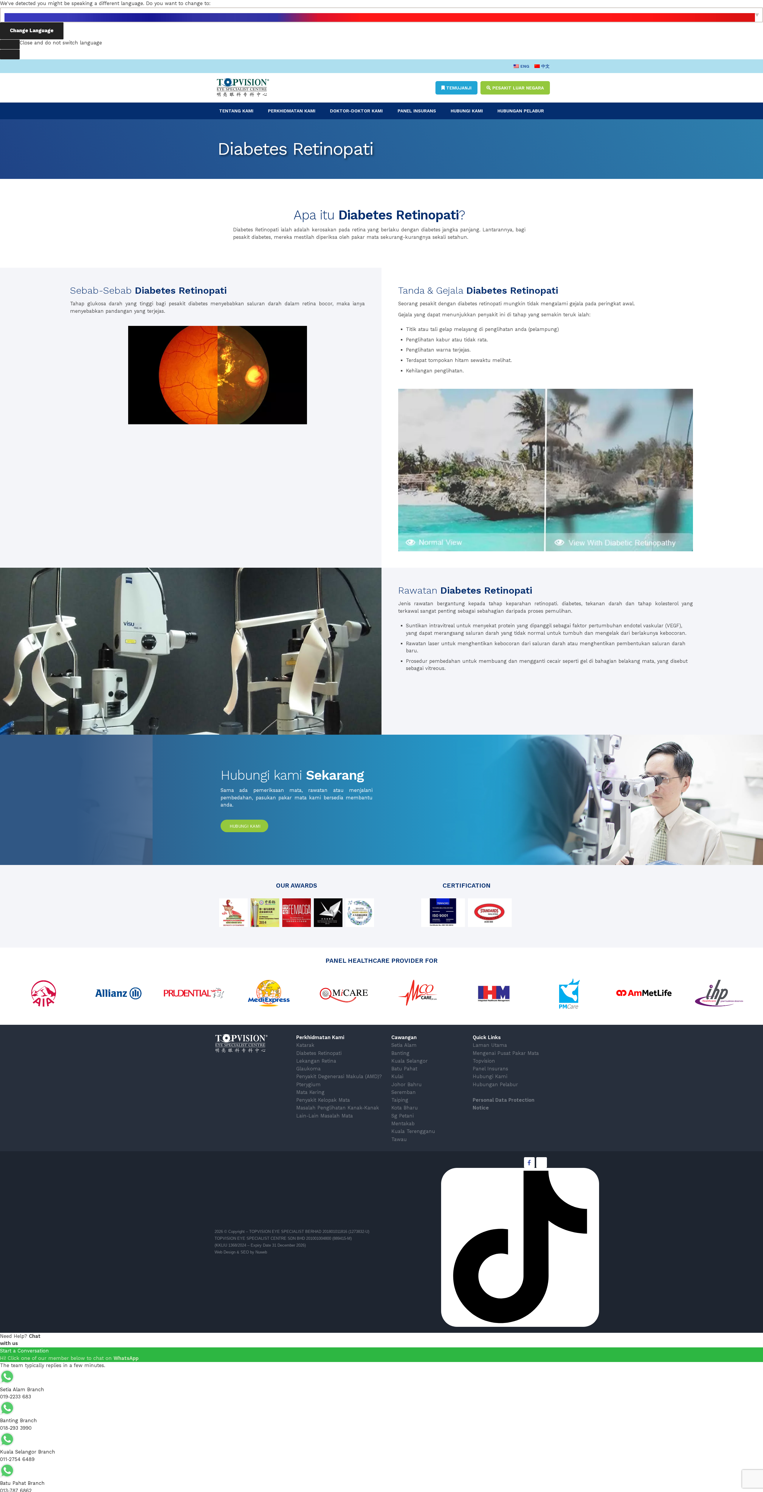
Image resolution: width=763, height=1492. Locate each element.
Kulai (397, 1076)
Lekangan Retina (316, 1061)
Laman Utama (490, 1045)
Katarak (305, 1045)
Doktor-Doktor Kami (356, 111)
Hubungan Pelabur (520, 111)
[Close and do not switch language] (10, 44)
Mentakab (403, 1123)
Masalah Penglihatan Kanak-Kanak (337, 1108)
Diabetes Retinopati (319, 1053)
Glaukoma (308, 1069)
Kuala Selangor (409, 1061)
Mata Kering (310, 1092)
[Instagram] (541, 1162)
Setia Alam (404, 1045)
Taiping (399, 1100)
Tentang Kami (236, 111)
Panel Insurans (417, 111)
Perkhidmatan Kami (291, 111)
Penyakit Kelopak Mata (323, 1100)
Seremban (403, 1092)
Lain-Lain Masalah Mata (324, 1116)
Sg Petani (402, 1116)
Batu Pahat (404, 1069)
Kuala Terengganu (413, 1131)
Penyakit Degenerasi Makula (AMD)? (339, 1076)
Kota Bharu (404, 1108)
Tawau (399, 1139)
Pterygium (308, 1084)
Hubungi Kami (467, 111)
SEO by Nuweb (254, 1252)
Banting (400, 1053)
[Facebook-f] (529, 1162)
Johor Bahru (406, 1084)
